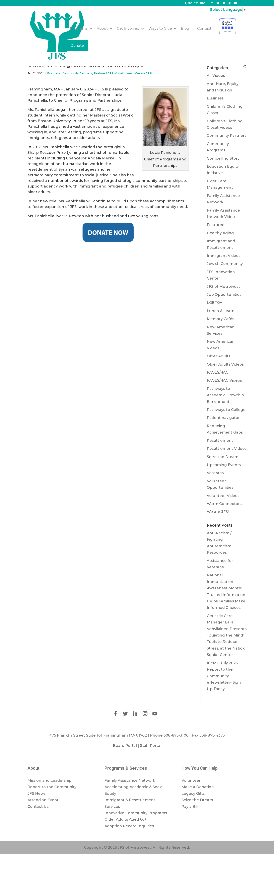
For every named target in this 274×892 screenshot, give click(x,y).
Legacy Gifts (193, 793)
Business (54, 73)
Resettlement (220, 440)
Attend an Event (43, 800)
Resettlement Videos (227, 448)
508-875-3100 (197, 3)
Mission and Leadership (49, 780)
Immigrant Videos (223, 255)
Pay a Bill (190, 806)
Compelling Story (223, 158)
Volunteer (191, 780)
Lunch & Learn (220, 311)
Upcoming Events (224, 465)
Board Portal (125, 745)
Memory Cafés (220, 319)
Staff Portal (150, 745)
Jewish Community (225, 264)
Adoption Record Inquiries (129, 826)
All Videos (216, 75)
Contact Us (38, 806)
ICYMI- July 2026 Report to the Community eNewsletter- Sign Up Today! (224, 676)
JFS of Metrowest (121, 73)
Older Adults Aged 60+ (126, 819)
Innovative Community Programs (136, 813)
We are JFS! (143, 73)
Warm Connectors (224, 504)
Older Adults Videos (225, 364)
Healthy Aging (220, 233)
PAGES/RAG (217, 372)
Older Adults (218, 356)
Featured (100, 73)
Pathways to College (226, 409)
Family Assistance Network (130, 780)
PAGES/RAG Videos (224, 380)
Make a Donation (198, 787)
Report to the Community (51, 787)
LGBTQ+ (214, 302)
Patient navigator (223, 418)
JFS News (36, 793)
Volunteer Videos (223, 496)
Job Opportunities (224, 294)
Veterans (215, 473)
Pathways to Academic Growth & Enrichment (225, 395)
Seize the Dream (222, 457)
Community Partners (77, 73)
